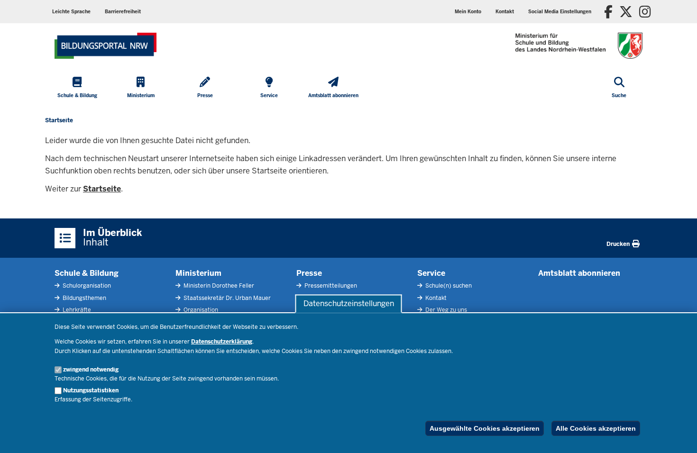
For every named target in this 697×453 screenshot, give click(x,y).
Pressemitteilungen (330, 286)
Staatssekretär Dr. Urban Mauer (226, 298)
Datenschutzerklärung (221, 341)
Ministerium (198, 273)
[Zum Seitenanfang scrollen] (678, 435)
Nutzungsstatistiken (91, 390)
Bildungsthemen (83, 298)
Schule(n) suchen (448, 286)
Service (431, 273)
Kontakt (435, 298)
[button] (559, 11)
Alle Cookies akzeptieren (596, 428)
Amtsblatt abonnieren (579, 273)
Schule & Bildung (87, 273)
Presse (309, 273)
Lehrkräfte (76, 310)
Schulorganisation (86, 286)
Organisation (200, 310)
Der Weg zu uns (445, 310)
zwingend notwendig (91, 369)
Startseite (102, 189)
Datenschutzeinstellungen (348, 303)
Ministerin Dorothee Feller (218, 286)
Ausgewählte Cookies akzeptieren (485, 428)
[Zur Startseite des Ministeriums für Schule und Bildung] (105, 46)
